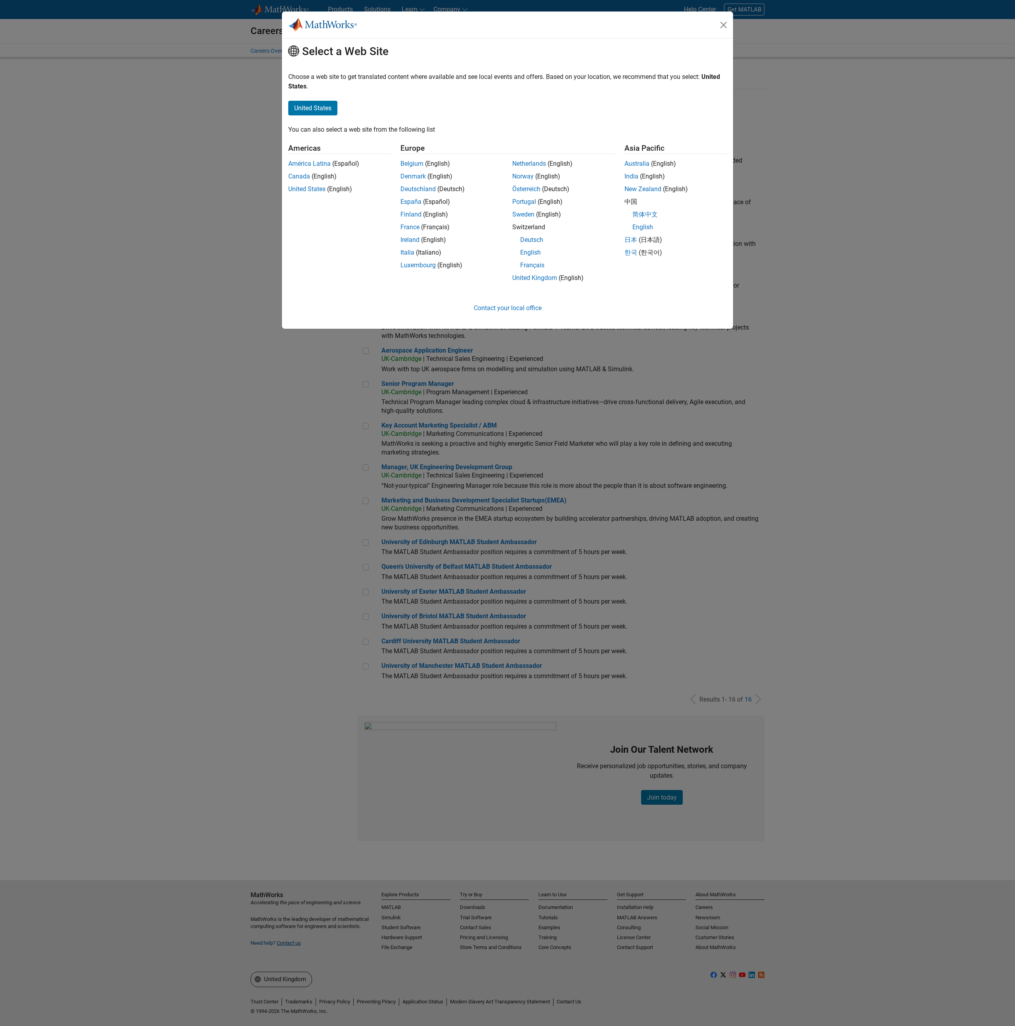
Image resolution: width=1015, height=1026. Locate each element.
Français (532, 265)
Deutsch (531, 240)
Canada (299, 176)
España (410, 201)
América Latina (309, 163)
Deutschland (418, 189)
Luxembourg (418, 265)
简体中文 (645, 214)
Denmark (413, 176)
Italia (407, 252)
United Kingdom (534, 278)
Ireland (409, 240)
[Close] (723, 25)
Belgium (411, 163)
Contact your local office (508, 308)
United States (307, 189)
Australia (636, 163)
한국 (630, 252)
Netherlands (529, 163)
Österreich (526, 189)
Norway (523, 176)
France (409, 227)
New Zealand (642, 189)
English (530, 252)
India (631, 176)
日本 (630, 240)
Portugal (524, 201)
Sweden (523, 214)
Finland (410, 214)
